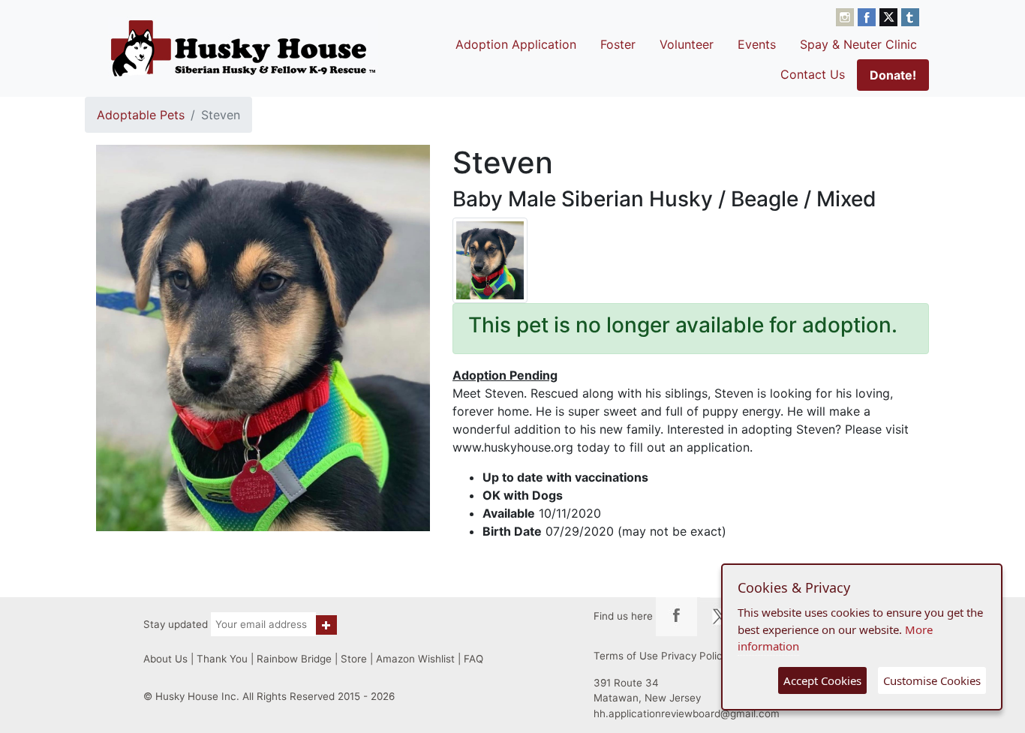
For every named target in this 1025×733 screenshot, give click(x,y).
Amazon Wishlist (415, 659)
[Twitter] (890, 15)
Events (757, 44)
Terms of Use (626, 656)
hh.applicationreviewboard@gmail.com (687, 713)
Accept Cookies (822, 680)
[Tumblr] (910, 15)
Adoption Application (515, 44)
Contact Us (812, 74)
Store (354, 659)
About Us (165, 659)
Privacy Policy (694, 656)
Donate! (893, 75)
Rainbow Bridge (294, 659)
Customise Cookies (932, 680)
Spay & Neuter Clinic (858, 44)
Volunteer (687, 44)
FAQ (473, 659)
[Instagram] (847, 15)
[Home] (243, 48)
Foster (618, 44)
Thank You (222, 659)
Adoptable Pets (141, 114)
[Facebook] (868, 15)
